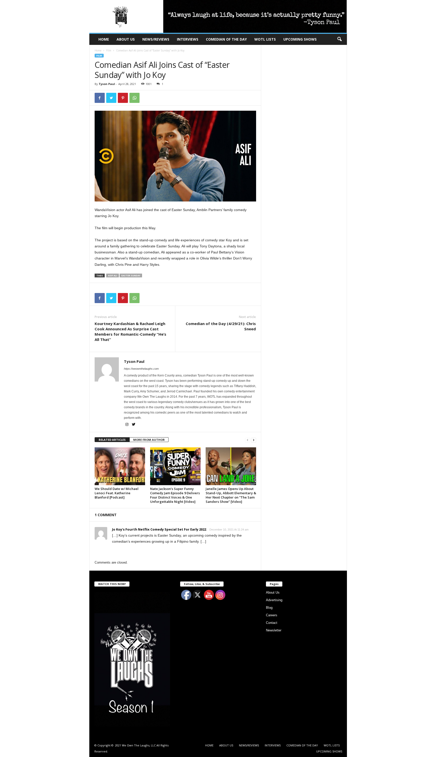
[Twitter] (134, 425)
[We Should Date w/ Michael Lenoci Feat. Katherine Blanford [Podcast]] (120, 466)
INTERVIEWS (187, 39)
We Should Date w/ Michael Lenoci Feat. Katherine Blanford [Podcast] (117, 493)
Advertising (274, 600)
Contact (271, 623)
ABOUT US (126, 39)
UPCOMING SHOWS (300, 39)
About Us (273, 592)
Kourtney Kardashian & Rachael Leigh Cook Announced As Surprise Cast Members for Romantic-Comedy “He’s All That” (130, 331)
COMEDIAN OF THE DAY (226, 39)
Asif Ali (112, 275)
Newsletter (273, 630)
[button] (339, 39)
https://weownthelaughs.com (141, 368)
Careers (271, 615)
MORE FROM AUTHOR (149, 440)
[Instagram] (127, 425)
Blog (269, 607)
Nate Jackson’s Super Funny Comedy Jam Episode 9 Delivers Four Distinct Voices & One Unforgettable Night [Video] (175, 495)
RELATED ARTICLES (112, 440)
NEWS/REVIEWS (155, 39)
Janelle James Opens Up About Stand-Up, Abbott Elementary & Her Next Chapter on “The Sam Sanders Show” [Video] (231, 495)
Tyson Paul (107, 84)
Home (98, 50)
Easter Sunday (130, 275)
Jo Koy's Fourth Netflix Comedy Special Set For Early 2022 (159, 529)
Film (108, 50)
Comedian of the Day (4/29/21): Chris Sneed (221, 326)
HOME (103, 39)
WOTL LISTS (265, 39)
